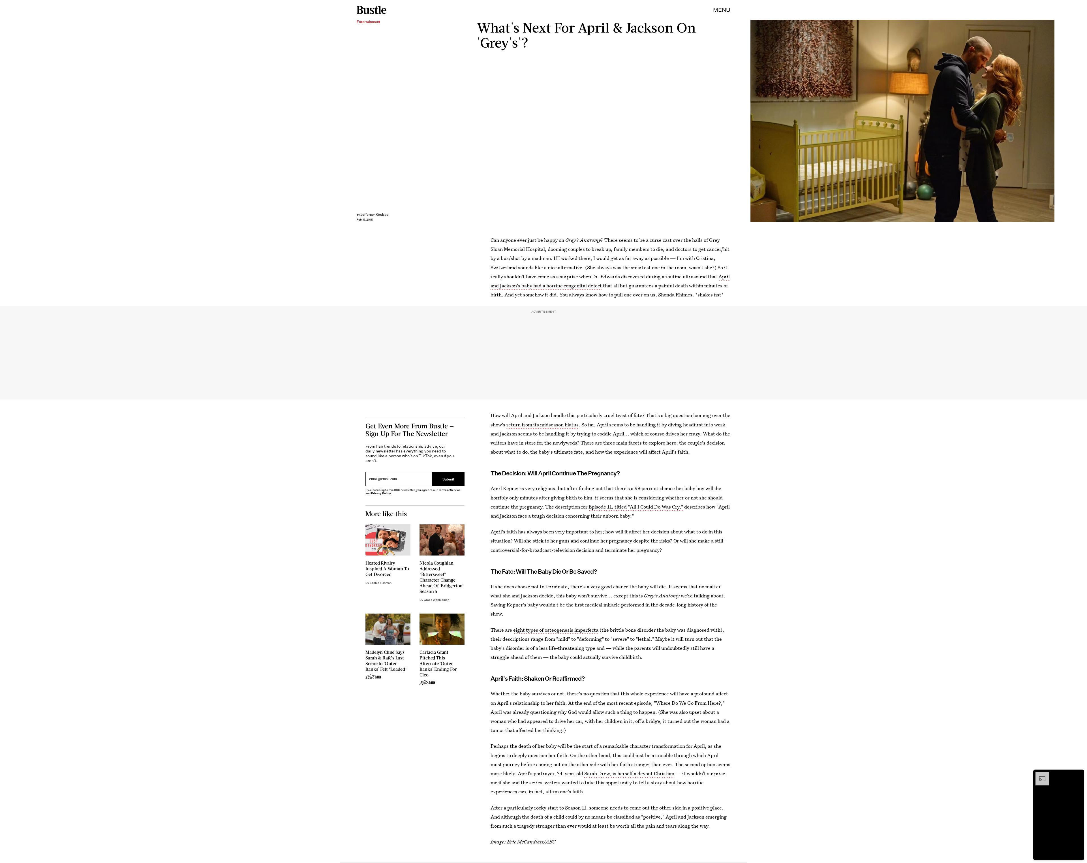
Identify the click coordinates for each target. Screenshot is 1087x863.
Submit (448, 479)
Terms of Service (449, 490)
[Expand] (1039, 774)
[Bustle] (371, 10)
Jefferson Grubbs (374, 214)
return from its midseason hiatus (542, 424)
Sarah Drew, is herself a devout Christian (629, 773)
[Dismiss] (1077, 774)
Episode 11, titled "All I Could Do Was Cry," (636, 506)
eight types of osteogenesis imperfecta (555, 630)
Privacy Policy (381, 493)
